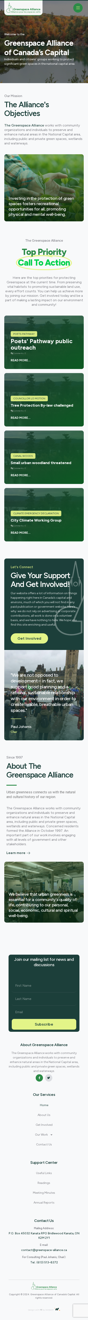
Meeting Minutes (44, 1193)
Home (44, 1105)
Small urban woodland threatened (41, 462)
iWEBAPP (49, 1310)
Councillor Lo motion (29, 398)
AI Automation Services (40, 1308)
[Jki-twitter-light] (48, 1078)
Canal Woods (23, 455)
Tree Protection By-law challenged (42, 405)
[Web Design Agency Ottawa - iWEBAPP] (57, 1309)
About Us (44, 1115)
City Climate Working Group (36, 520)
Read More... (21, 360)
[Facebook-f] (39, 1078)
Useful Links (44, 1173)
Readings (44, 1183)
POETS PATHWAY (24, 333)
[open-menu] (78, 8)
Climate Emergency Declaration (36, 513)
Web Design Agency (19, 1308)
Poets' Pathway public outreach (41, 344)
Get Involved (44, 1125)
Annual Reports (44, 1202)
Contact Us (44, 1144)
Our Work (41, 1134)
